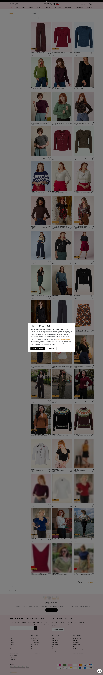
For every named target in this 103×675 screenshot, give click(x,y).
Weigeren (51, 348)
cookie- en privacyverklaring (64, 339)
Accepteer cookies (38, 348)
